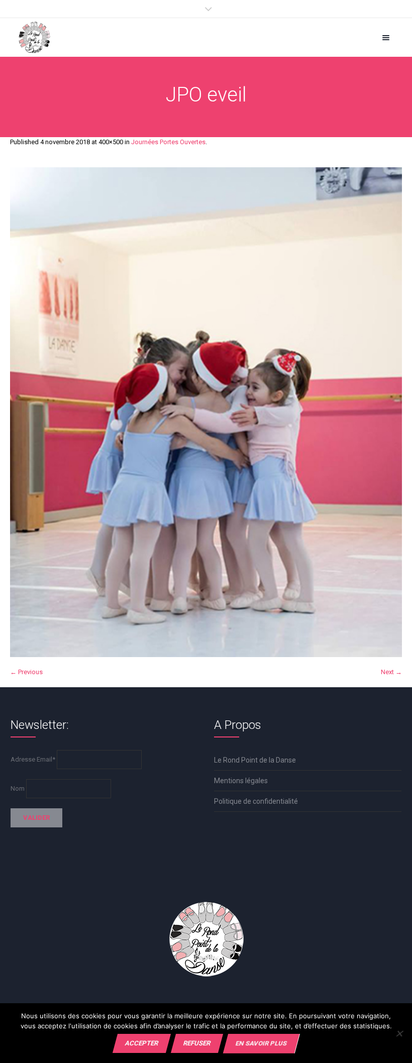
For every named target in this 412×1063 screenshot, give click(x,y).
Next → (391, 672)
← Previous (26, 672)
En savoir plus (261, 1043)
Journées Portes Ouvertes (168, 142)
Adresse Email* (33, 759)
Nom (18, 788)
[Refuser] (399, 1033)
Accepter (141, 1043)
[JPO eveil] (206, 412)
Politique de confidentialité (256, 801)
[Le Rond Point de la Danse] (34, 37)
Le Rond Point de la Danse (255, 760)
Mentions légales (241, 781)
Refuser (197, 1043)
